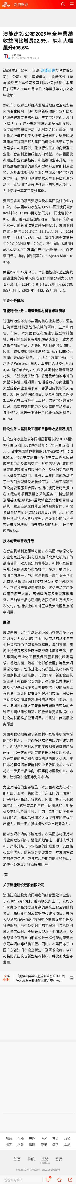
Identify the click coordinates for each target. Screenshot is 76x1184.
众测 (67, 1144)
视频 (8, 1138)
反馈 (45, 1159)
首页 (17, 1159)
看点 (55, 1138)
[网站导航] (71, 4)
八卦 (20, 1144)
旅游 (44, 1144)
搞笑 (8, 1144)
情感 (32, 1144)
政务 (67, 1138)
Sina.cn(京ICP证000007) (28, 1169)
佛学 (55, 1144)
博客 (44, 1138)
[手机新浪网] (6, 5)
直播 (20, 1138)
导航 (31, 1159)
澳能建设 (48, 70)
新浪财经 (21, 4)
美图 (32, 1138)
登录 (59, 1159)
